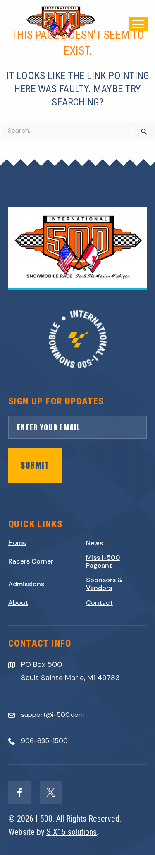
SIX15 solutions (71, 832)
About (18, 603)
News (94, 543)
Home (17, 543)
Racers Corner (30, 561)
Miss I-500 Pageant (103, 561)
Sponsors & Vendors (104, 584)
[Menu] (138, 24)
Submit (35, 465)
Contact (99, 603)
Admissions (26, 584)
